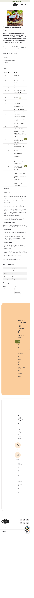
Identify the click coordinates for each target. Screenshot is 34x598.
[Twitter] (24, 520)
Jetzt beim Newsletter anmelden (19, 341)
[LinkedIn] (27, 523)
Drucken (25, 47)
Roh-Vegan (17, 292)
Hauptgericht (7, 289)
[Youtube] (27, 520)
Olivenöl (16, 97)
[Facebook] (21, 520)
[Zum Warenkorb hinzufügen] (20, 98)
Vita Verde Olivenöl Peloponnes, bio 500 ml (18, 167)
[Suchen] (5, 4)
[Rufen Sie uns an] (8, 4)
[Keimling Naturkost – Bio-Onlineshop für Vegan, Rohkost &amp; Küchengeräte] (15, 5)
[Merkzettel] (22, 4)
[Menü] (1, 4)
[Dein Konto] (25, 4)
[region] (15, 18)
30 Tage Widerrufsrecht (16, 1)
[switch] (27, 532)
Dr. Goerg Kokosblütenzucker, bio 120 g (18, 140)
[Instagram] (24, 523)
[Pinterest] (21, 523)
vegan (16, 289)
